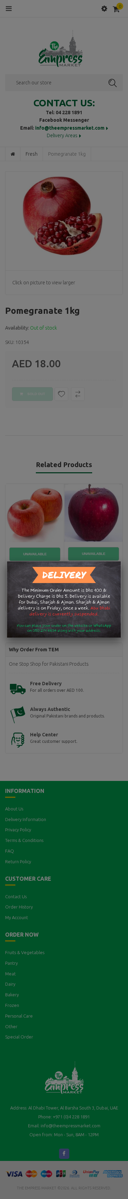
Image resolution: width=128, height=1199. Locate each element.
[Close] (121, 561)
